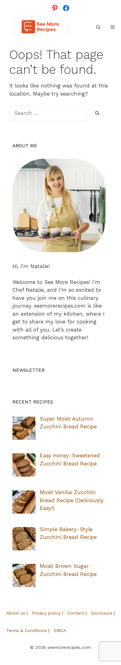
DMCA (60, 630)
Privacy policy (46, 613)
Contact (75, 613)
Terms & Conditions (26, 630)
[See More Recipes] (41, 27)
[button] (98, 27)
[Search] (97, 113)
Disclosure (101, 613)
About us (15, 613)
